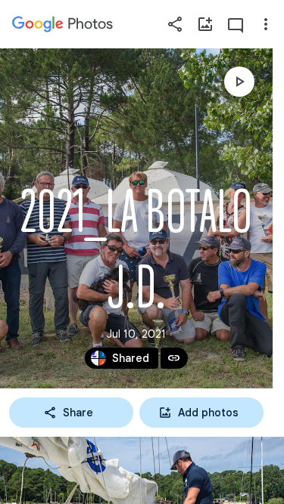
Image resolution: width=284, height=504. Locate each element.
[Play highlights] (239, 81)
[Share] (175, 24)
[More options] (266, 24)
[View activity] (235, 24)
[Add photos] (205, 24)
